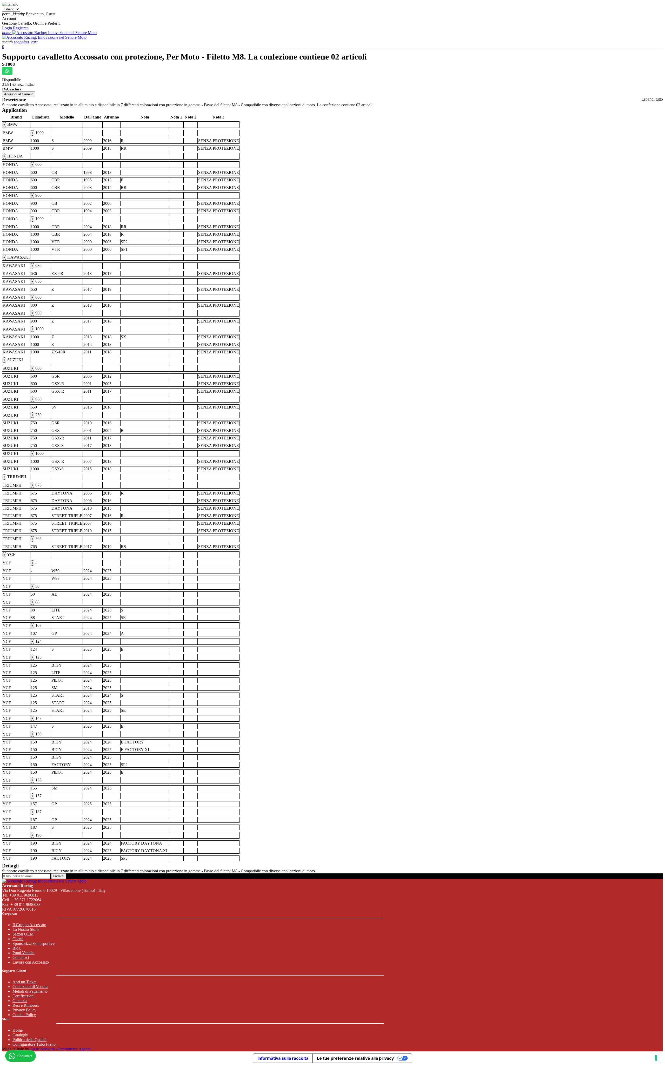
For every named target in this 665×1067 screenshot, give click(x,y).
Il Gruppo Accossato (29, 925)
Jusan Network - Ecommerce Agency (60, 1049)
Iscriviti (58, 876)
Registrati (21, 28)
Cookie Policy (24, 1014)
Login (7, 28)
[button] (8, 42)
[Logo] (54, 32)
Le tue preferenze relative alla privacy (355, 1058)
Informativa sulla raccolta (282, 1058)
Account (9, 18)
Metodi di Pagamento (30, 991)
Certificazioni (23, 996)
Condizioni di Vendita (30, 986)
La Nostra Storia (25, 929)
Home (17, 1030)
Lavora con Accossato (30, 962)
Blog (16, 948)
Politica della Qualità (29, 1039)
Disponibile (11, 79)
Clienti (17, 939)
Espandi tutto (652, 99)
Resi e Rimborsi (25, 1005)
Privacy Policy (24, 1010)
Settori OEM (23, 934)
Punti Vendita (23, 953)
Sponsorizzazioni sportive (33, 943)
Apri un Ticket (24, 982)
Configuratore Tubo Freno (34, 1044)
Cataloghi (20, 1035)
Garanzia (19, 1000)
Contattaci (20, 957)
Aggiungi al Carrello (18, 94)
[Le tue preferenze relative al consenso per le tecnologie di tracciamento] (656, 1058)
